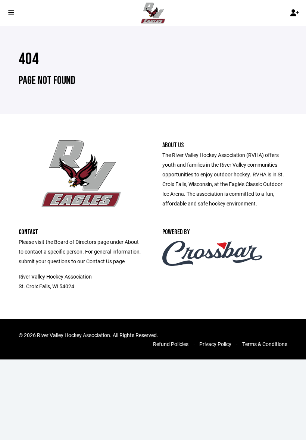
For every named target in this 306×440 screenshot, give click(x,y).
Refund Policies (170, 344)
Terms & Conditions (264, 344)
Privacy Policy (215, 344)
